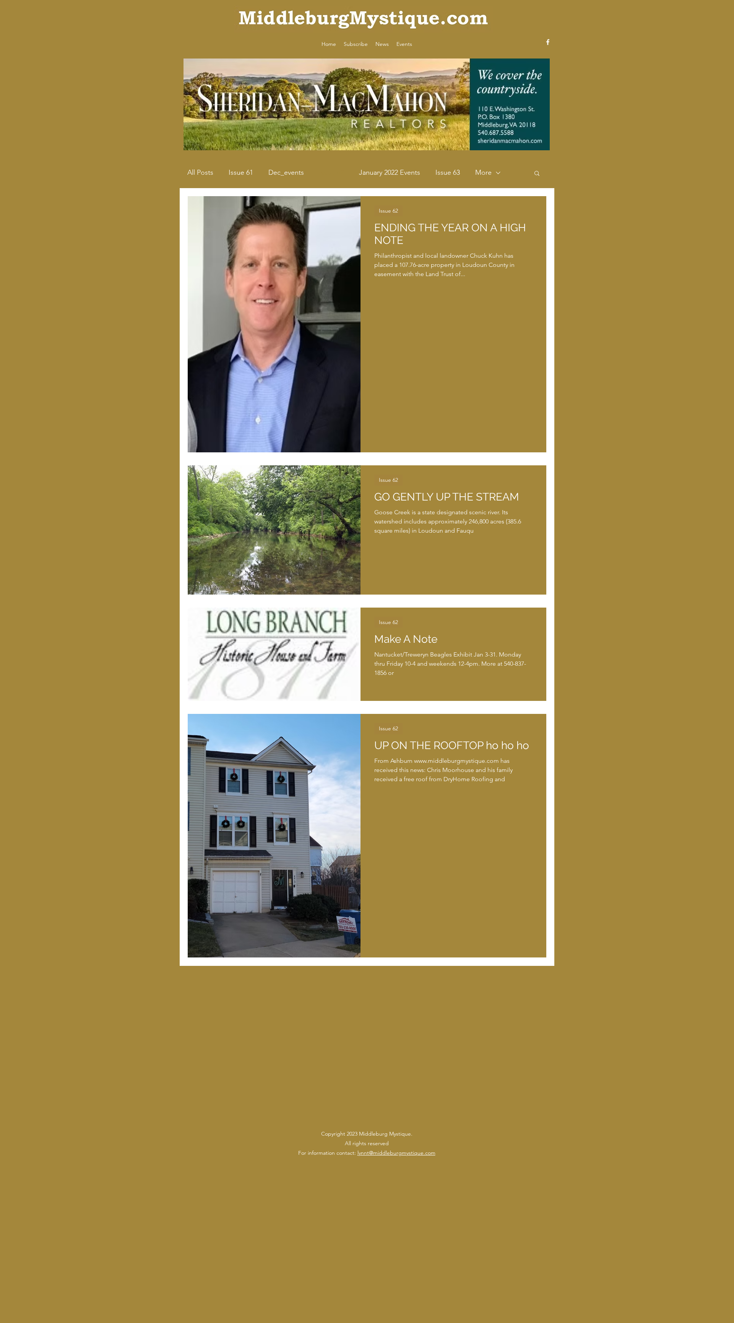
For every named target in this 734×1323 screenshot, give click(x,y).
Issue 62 (331, 172)
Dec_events (286, 172)
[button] (537, 174)
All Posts (200, 172)
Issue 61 (241, 172)
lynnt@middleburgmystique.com (396, 1152)
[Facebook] (548, 42)
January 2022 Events (389, 172)
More (483, 172)
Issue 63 (447, 172)
